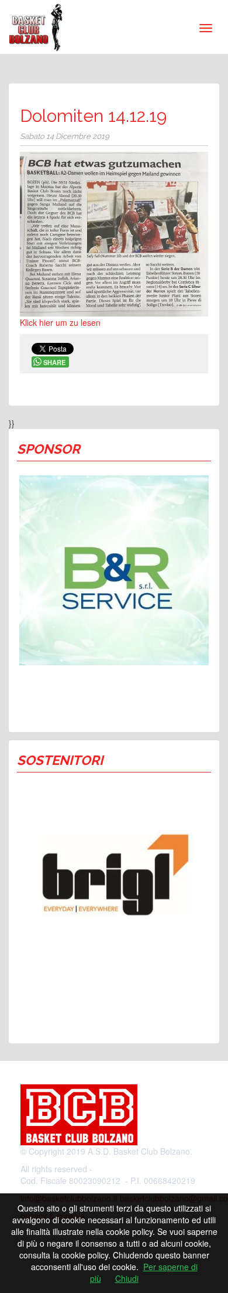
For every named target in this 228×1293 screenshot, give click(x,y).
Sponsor (48, 449)
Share (54, 362)
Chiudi (127, 1278)
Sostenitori (60, 760)
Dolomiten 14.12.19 (93, 116)
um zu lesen (77, 322)
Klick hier (36, 322)
